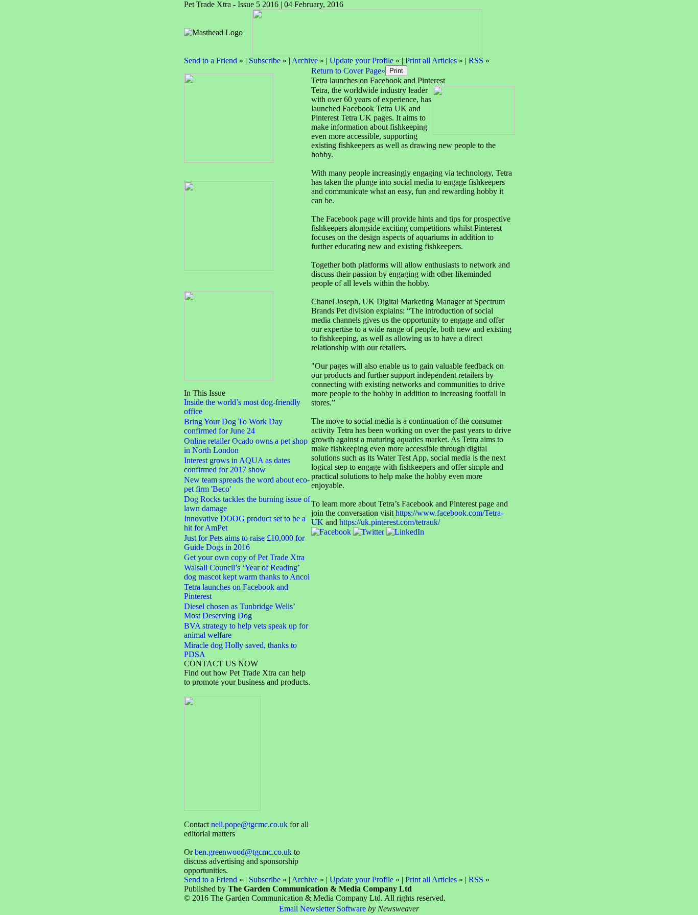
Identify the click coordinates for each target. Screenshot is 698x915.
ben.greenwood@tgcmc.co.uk (243, 852)
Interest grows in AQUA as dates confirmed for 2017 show (237, 465)
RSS (476, 60)
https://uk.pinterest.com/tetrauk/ (389, 522)
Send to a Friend (210, 60)
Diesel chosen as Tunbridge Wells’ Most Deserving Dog (239, 611)
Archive (305, 60)
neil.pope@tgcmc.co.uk (249, 824)
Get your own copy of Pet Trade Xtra (244, 557)
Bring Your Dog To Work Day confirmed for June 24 (233, 426)
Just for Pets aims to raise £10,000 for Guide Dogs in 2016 (244, 542)
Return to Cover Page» (348, 70)
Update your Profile (361, 60)
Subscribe (265, 60)
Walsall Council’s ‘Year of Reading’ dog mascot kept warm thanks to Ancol (247, 572)
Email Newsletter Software (322, 908)
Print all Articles (431, 60)
